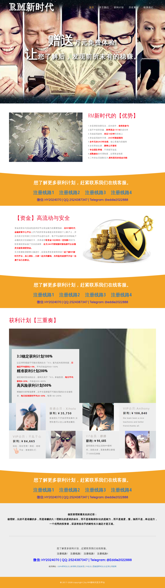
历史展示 (134, 7)
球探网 (113, 566)
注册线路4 (121, 192)
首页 (91, 7)
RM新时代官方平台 (96, 582)
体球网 (73, 566)
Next (153, 47)
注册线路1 (43, 192)
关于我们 (104, 7)
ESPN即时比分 (63, 566)
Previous (11, 47)
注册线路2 (69, 192)
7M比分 (88, 566)
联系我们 (148, 7)
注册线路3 (95, 192)
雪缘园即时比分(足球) (101, 566)
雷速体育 (80, 566)
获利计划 (119, 7)
